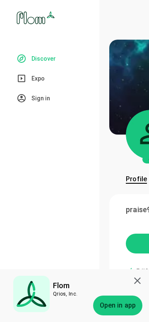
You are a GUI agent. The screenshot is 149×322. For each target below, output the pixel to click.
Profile (136, 179)
